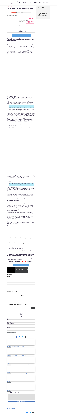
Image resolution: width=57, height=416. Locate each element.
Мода (31, 2)
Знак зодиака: (9, 326)
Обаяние (26, 302)
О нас (8, 410)
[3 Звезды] (16, 31)
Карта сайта (8, 407)
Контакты (8, 409)
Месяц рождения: (10, 323)
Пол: (8, 318)
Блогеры (35, 2)
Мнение (23, 12)
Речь (26, 304)
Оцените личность (32, 286)
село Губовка (28, 21)
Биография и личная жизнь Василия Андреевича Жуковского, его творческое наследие (19, 373)
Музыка (24, 2)
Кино (20, 2)
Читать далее (9, 382)
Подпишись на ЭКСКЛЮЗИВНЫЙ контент (21, 265)
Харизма (18, 302)
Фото (18, 12)
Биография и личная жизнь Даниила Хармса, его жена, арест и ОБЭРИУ (17, 355)
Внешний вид (19, 304)
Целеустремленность (11, 304)
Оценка (29, 12)
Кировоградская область (30, 23)
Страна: (8, 328)
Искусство (8, 354)
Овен (32, 18)
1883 (30, 18)
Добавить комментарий (21, 401)
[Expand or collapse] (49, 7)
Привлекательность (11, 302)
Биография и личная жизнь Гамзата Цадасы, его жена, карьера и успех (17, 382)
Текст (14, 12)
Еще (40, 2)
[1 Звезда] (15, 31)
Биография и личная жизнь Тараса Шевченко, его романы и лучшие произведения (18, 364)
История (8, 345)
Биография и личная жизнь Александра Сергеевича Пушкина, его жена (17, 346)
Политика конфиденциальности (11, 408)
